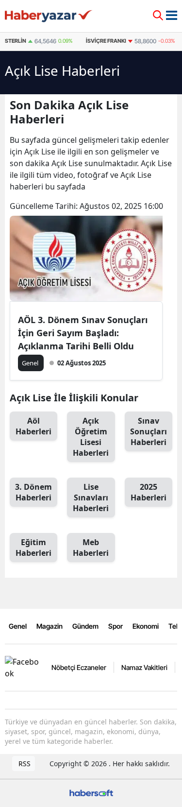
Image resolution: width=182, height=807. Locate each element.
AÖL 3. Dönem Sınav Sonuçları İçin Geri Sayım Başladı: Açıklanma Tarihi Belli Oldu (83, 333)
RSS (24, 763)
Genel (18, 626)
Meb (91, 547)
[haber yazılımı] (91, 792)
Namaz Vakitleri (144, 667)
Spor (115, 626)
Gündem (85, 626)
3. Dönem (33, 492)
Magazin (49, 626)
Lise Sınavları (91, 497)
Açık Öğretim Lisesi (91, 436)
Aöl (33, 426)
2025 (148, 492)
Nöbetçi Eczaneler (78, 667)
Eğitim (33, 547)
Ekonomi (145, 626)
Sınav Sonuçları (148, 431)
